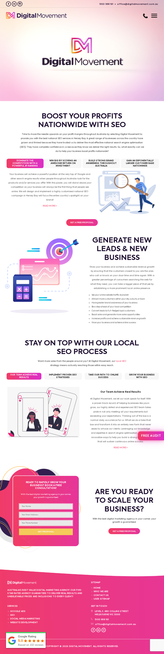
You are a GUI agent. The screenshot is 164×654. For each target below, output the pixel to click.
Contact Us (101, 595)
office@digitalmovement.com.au (115, 624)
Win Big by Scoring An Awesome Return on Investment (63, 163)
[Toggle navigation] (150, 15)
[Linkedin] (14, 3)
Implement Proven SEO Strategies (63, 376)
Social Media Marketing (25, 619)
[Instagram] (19, 3)
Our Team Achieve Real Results (24, 376)
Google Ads (17, 611)
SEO (12, 615)
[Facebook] (8, 3)
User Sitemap (102, 599)
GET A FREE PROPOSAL (82, 223)
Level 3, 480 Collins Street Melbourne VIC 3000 (112, 613)
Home (97, 588)
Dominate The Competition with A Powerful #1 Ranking (25, 163)
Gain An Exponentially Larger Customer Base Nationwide (140, 163)
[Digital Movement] (36, 18)
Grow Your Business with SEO (142, 376)
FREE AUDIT (151, 435)
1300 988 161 (145, 16)
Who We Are (101, 592)
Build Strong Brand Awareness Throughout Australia (101, 163)
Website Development (24, 623)
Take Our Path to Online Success (103, 376)
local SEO (121, 361)
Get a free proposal (124, 531)
